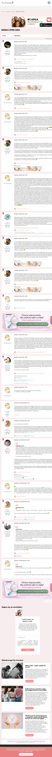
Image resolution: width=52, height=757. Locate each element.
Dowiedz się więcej (29, 751)
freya (7, 448)
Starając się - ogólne (10, 11)
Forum (2, 11)
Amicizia (7, 76)
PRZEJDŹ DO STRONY (26, 754)
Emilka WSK (7, 365)
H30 (7, 304)
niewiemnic (7, 411)
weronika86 (7, 531)
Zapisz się (27, 650)
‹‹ (44, 601)
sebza (7, 222)
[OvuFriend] (7, 3)
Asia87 (7, 50)
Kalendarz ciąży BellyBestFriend (20, 381)
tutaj (18, 646)
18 (48, 35)
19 (50, 35)
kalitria (7, 429)
